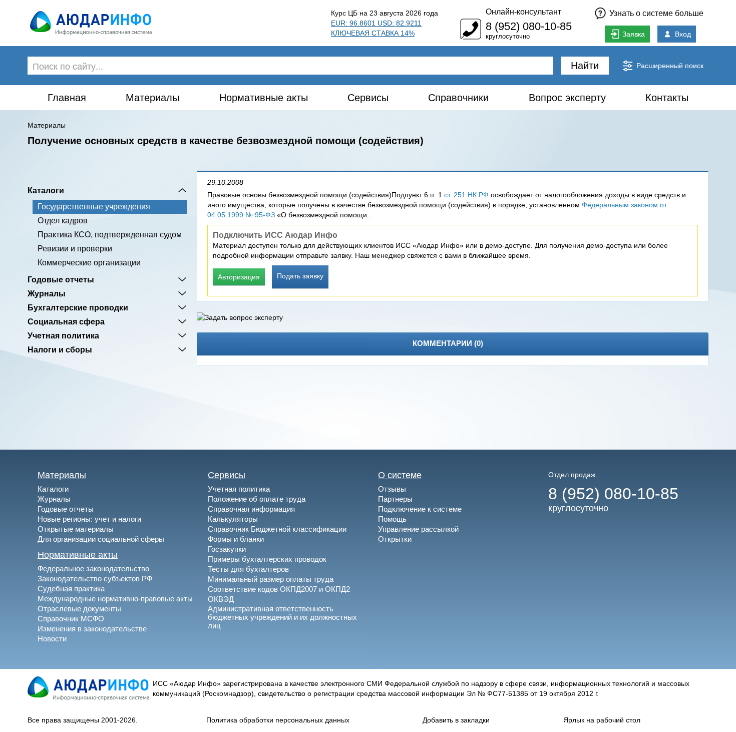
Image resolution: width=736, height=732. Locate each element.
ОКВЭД (221, 599)
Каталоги (46, 190)
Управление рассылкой (418, 529)
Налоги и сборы (60, 349)
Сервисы (368, 97)
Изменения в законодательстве (92, 628)
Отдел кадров (63, 220)
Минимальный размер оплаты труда (270, 579)
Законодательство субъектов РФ (95, 578)
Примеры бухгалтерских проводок (267, 559)
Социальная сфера (66, 321)
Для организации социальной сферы (101, 539)
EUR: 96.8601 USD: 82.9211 (376, 23)
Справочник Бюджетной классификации (277, 529)
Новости (52, 638)
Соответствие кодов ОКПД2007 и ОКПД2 (279, 589)
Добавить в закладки (456, 720)
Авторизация (239, 277)
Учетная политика (63, 335)
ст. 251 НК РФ (466, 195)
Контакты (666, 97)
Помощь (392, 519)
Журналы (47, 293)
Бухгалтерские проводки (78, 307)
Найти (585, 65)
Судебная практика (71, 588)
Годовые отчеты (61, 279)
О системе (400, 475)
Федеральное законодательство (93, 568)
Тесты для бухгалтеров (248, 569)
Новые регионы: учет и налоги (89, 519)
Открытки (395, 539)
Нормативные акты (263, 97)
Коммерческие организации (89, 262)
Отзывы (392, 489)
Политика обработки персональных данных (277, 720)
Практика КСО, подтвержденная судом (110, 234)
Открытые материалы (76, 529)
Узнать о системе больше (656, 13)
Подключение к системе (420, 509)
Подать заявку (300, 276)
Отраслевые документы (79, 608)
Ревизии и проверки (75, 248)
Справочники (458, 97)
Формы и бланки (236, 539)
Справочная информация (251, 509)
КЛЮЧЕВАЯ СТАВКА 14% (373, 33)
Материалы (152, 97)
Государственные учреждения (94, 206)
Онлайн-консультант (523, 12)
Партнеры (395, 499)
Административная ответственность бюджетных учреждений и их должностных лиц (282, 617)
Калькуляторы (233, 519)
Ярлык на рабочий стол (601, 720)
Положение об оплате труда (256, 499)
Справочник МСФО (71, 618)
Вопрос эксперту (567, 97)
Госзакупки (227, 549)
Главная (67, 97)
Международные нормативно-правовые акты (115, 598)
